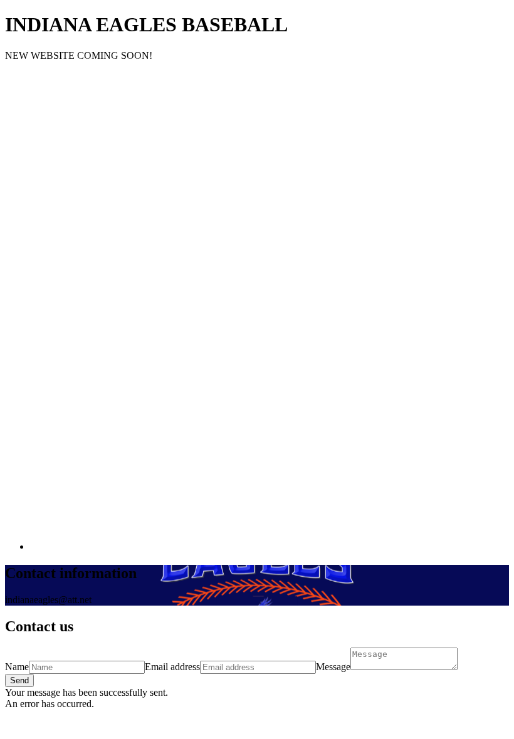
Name (17, 666)
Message (333, 666)
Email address (172, 666)
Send (19, 680)
